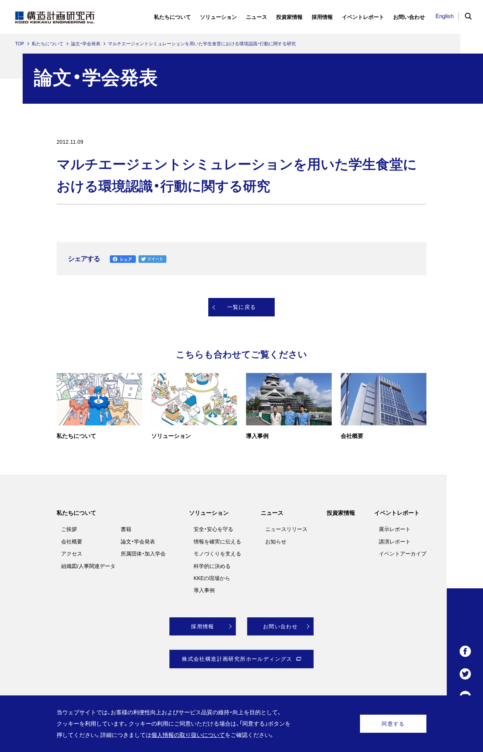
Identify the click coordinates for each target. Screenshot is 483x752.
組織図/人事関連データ (88, 566)
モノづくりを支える (217, 554)
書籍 (126, 529)
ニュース (272, 513)
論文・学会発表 (85, 43)
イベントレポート (397, 513)
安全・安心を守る (213, 529)
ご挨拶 (69, 529)
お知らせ (275, 542)
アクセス (71, 554)
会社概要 (71, 542)
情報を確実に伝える (217, 542)
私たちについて (47, 43)
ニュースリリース (286, 529)
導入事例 (204, 590)
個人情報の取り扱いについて (188, 735)
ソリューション (209, 513)
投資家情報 (341, 513)
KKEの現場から (212, 578)
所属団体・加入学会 (143, 554)
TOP (19, 43)
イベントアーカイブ (402, 554)
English (444, 16)
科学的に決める (212, 566)
